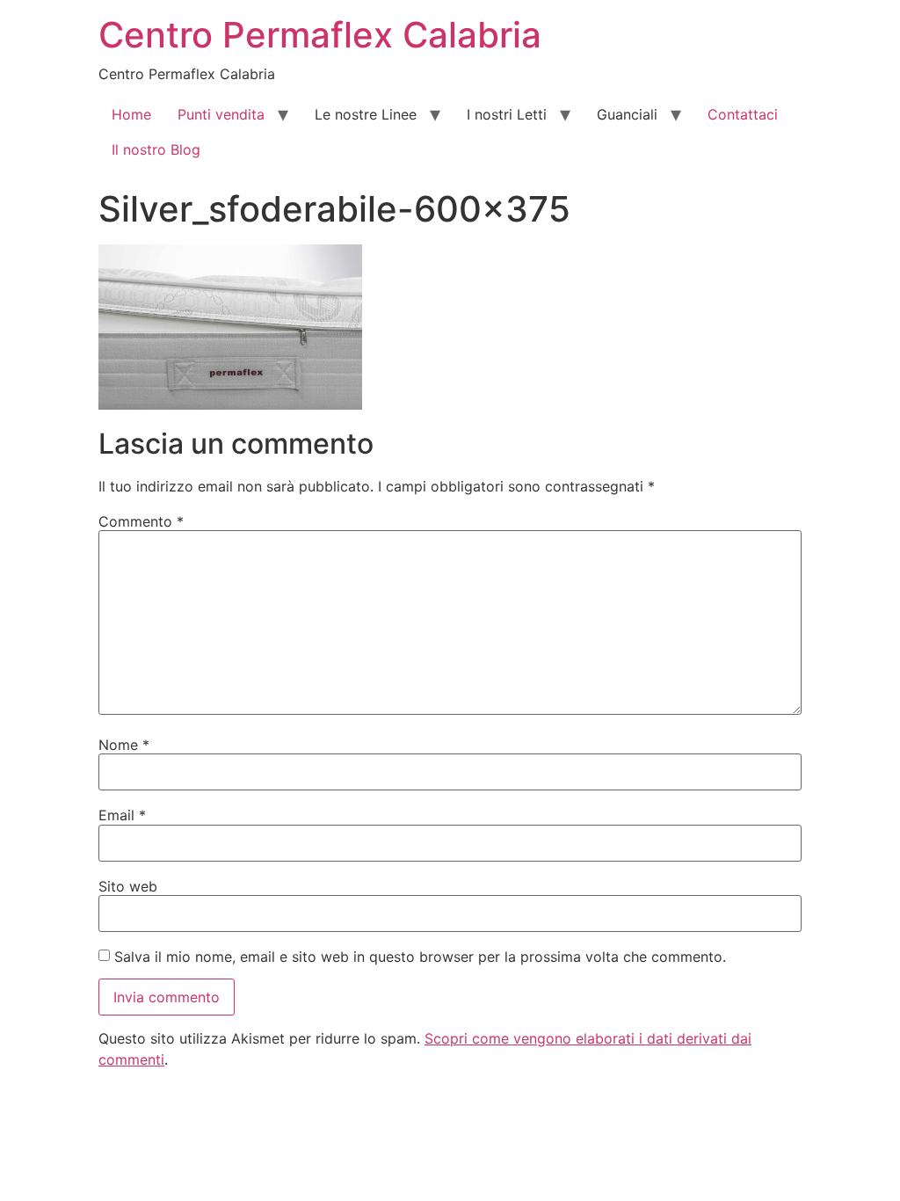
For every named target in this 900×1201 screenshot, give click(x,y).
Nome (123, 745)
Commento (141, 521)
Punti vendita (221, 114)
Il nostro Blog (156, 149)
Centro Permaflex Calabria (319, 34)
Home (131, 114)
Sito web (127, 886)
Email (122, 815)
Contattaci (743, 114)
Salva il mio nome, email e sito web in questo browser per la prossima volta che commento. (420, 957)
